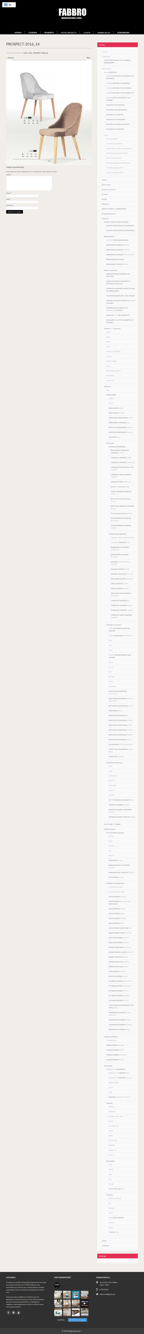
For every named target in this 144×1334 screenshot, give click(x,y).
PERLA (111, 1136)
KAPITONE (112, 785)
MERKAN (112, 1111)
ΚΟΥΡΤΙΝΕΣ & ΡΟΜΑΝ (112, 824)
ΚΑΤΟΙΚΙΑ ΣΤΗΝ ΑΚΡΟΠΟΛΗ (116, 110)
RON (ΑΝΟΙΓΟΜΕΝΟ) (116, 1218)
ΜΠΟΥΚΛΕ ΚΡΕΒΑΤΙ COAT (118, 976)
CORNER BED (111, 1040)
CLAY (110, 766)
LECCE (111, 1087)
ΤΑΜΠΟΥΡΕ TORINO (116, 757)
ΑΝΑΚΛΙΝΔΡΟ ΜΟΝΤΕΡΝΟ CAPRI (121, 418)
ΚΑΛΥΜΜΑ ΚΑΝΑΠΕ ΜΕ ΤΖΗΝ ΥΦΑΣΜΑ (120, 296)
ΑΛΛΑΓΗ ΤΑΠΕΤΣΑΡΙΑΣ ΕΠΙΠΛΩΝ (116, 222)
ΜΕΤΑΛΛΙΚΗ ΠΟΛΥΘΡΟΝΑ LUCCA (121, 706)
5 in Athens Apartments (114, 144)
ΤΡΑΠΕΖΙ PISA (114, 1232)
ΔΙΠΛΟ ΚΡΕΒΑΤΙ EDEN (117, 914)
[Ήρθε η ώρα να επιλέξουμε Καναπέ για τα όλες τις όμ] (58, 1312)
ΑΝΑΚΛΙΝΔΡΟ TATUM (116, 413)
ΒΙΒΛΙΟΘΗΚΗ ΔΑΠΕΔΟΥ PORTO (118, 250)
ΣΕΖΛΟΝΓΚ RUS (114, 437)
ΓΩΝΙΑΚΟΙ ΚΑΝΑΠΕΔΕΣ (117, 447)
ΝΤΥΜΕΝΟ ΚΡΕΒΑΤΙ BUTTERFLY (120, 981)
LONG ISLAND (111, 361)
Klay (107, 390)
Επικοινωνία (123, 33)
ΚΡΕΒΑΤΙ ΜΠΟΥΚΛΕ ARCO (118, 957)
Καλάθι (104, 199)
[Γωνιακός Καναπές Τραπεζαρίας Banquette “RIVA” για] (85, 1303)
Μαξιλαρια (105, 204)
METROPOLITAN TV (113, 371)
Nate (110, 851)
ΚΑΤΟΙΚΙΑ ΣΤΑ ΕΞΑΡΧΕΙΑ (115, 105)
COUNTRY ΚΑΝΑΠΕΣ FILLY (120, 542)
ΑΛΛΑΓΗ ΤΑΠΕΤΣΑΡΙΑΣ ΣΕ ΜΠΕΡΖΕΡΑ (120, 230)
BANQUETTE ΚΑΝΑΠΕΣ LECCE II (120, 1078)
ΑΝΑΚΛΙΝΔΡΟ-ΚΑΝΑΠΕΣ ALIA (119, 423)
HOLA (111, 662)
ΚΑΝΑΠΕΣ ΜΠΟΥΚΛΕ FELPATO (122, 574)
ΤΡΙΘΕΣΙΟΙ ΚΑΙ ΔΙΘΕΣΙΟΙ (117, 534)
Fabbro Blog (104, 33)
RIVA (110, 1092)
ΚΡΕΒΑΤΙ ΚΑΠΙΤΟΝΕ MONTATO (120, 947)
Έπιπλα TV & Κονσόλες (112, 328)
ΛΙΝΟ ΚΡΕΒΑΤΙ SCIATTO (117, 971)
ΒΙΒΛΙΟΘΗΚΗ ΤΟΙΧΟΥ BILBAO (117, 264)
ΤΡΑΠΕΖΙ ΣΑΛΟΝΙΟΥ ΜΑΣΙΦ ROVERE (122, 817)
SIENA (111, 1169)
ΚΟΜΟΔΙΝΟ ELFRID (116, 860)
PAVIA (111, 403)
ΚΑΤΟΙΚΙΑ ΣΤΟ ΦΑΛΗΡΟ (115, 129)
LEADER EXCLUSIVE (116, 887)
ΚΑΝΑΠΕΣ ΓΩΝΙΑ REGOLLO (121, 482)
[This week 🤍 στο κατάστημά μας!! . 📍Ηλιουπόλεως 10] (85, 1295)
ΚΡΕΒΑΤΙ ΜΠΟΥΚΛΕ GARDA (119, 962)
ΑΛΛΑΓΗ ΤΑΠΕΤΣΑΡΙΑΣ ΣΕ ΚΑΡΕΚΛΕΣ (120, 226)
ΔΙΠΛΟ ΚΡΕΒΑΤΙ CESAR (117, 909)
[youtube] (18, 1312)
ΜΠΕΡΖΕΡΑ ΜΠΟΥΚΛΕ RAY (118, 715)
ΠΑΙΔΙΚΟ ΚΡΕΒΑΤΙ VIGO (115, 1060)
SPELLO (111, 855)
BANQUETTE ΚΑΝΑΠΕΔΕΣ (115, 1069)
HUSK (111, 841)
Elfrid (108, 342)
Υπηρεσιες (105, 1245)
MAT (110, 672)
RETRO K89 (113, 1140)
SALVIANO (112, 686)
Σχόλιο (8, 175)
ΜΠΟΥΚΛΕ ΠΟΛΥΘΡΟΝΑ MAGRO (121, 730)
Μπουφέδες (110, 1161)
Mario (108, 366)
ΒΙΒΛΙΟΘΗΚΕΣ (109, 236)
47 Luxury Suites (112, 139)
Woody (111, 1184)
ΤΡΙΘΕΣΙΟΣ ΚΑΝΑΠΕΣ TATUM (122, 610)
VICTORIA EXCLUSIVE (117, 892)
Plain (110, 1165)
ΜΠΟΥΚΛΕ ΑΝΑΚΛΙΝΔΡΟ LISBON (121, 427)
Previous (10, 58)
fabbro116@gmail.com (107, 1294)
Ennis (108, 347)
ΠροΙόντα (49, 33)
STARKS (111, 795)
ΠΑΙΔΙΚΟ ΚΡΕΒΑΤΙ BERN (115, 1050)
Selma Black (110, 376)
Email (8, 199)
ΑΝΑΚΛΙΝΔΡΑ (111, 395)
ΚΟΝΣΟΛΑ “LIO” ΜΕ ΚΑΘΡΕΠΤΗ (118, 315)
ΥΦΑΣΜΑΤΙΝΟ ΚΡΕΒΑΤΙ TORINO (120, 1025)
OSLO (111, 1213)
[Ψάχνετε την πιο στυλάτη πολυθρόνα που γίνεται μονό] (67, 1303)
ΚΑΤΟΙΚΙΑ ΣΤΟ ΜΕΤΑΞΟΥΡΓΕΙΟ (117, 124)
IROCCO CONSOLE (113, 351)
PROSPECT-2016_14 (41, 53)
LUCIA (111, 667)
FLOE (110, 650)
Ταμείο (104, 1241)
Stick (110, 1174)
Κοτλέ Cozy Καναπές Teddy (120, 487)
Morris (111, 1121)
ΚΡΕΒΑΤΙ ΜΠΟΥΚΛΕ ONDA (118, 967)
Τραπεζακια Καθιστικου (114, 763)
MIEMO (111, 677)
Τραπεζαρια (108, 1066)
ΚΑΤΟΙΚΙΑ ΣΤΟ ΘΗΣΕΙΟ (114, 115)
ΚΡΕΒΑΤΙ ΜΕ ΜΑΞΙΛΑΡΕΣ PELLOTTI (121, 952)
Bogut (108, 337)
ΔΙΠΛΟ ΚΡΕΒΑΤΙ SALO (116, 923)
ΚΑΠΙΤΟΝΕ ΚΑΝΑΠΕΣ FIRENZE (122, 579)
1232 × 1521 (27, 53)
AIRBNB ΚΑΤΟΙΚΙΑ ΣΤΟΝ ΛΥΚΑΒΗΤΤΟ (120, 93)
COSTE (111, 836)
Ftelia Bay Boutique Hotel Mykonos (118, 163)
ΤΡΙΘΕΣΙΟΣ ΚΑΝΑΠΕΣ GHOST (122, 605)
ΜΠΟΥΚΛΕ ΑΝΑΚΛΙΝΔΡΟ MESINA (121, 432)
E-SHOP (87, 33)
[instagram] (13, 1312)
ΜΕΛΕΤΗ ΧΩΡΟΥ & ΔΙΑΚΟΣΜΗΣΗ (114, 209)
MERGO (111, 846)
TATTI (111, 1155)
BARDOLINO (113, 1083)
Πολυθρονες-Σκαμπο (113, 625)
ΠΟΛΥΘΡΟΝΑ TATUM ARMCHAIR (121, 744)
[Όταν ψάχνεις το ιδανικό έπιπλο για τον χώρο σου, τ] (67, 1295)
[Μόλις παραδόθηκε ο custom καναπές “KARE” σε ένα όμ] (58, 1303)
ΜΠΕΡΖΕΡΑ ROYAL (115, 711)
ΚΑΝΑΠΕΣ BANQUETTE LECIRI (120, 1097)
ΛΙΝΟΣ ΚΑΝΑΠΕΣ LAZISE (120, 588)
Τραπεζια (109, 1195)
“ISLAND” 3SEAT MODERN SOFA (122, 538)
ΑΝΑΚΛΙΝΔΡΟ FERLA (116, 408)
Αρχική (18, 33)
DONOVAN (113, 776)
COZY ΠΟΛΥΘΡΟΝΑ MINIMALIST (121, 636)
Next (89, 58)
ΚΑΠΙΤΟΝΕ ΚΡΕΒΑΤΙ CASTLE (119, 938)
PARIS (111, 1131)
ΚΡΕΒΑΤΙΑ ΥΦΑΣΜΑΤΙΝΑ (115, 883)
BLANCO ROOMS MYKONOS (116, 153)
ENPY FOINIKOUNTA (114, 158)
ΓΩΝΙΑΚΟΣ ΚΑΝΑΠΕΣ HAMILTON (123, 462)
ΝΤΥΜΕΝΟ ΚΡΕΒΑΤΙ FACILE (119, 991)
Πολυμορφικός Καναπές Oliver (121, 513)
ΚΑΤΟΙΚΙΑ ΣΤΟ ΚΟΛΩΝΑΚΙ (115, 119)
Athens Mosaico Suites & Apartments (119, 148)
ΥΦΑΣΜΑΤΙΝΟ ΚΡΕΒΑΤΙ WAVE (119, 1029)
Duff (110, 640)
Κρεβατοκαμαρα (109, 829)
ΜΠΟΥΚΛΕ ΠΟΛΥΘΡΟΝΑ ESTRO (120, 725)
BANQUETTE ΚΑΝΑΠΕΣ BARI (119, 1073)
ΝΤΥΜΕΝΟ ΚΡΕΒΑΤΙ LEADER (119, 996)
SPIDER (111, 1222)
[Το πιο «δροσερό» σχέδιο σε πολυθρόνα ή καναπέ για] (76, 1295)
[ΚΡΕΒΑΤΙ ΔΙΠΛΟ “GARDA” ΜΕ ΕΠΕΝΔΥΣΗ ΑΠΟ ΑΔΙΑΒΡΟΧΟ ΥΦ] (76, 1303)
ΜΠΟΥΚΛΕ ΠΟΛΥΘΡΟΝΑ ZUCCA (120, 740)
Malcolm (111, 1107)
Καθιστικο (107, 386)
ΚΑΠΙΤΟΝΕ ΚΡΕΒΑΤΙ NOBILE (119, 942)
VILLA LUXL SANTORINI (114, 172)
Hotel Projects (68, 33)
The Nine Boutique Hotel (114, 168)
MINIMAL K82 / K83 (116, 1116)
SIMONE (112, 1145)
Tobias (111, 1227)
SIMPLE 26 (112, 1150)
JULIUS (108, 356)
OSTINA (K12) (114, 1126)
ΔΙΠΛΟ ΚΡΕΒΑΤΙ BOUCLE (118, 897)
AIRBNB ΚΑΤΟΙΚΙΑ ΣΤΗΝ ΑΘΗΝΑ (118, 83)
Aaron (108, 332)
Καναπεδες (110, 443)
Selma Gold (110, 380)
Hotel (106, 135)
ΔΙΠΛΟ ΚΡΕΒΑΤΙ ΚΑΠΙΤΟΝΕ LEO (120, 928)
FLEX (110, 645)
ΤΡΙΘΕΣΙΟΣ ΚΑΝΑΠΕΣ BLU (120, 601)
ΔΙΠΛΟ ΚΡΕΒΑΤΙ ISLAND (117, 918)
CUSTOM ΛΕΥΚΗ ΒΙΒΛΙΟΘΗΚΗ (117, 240)
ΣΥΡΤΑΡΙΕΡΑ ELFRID (116, 877)
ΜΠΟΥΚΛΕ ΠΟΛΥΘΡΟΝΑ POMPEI (121, 735)
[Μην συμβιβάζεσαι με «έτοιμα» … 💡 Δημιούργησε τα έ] (76, 1312)
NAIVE (111, 682)
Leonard (111, 1208)
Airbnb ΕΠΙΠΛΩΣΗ (110, 72)
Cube (110, 771)
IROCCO (112, 781)
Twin (110, 1179)
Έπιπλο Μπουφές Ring (116, 1189)
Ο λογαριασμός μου (109, 214)
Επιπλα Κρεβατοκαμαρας (115, 833)
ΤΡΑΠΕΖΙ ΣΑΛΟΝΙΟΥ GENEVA (119, 805)
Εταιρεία (33, 33)
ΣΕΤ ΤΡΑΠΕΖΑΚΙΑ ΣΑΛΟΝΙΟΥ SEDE (121, 800)
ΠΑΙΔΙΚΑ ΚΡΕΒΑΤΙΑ (111, 1037)
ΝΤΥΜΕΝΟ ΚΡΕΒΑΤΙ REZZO (119, 1000)
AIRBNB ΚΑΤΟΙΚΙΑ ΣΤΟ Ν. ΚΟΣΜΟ (118, 88)
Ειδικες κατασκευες (110, 270)
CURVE (111, 398)
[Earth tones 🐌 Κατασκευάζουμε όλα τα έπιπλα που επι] (67, 1312)
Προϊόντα (105, 218)
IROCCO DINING (115, 1198)
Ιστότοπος (9, 205)
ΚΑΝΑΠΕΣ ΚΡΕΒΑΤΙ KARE (120, 569)
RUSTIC (111, 790)
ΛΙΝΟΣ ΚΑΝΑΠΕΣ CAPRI (119, 584)
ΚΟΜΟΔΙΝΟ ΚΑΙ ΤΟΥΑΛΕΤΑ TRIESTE (122, 872)
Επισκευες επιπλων (109, 189)
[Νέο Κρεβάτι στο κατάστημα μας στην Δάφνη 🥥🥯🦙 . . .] (58, 1295)
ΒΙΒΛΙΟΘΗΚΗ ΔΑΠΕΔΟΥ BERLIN (117, 245)
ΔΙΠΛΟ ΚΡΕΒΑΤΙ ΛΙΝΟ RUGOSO (120, 933)
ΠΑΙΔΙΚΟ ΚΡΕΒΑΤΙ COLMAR (116, 1055)
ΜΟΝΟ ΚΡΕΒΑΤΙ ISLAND (115, 1045)
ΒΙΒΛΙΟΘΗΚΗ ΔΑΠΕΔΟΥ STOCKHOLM (120, 255)
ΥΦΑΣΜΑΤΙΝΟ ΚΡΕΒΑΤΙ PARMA (120, 1020)
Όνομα (8, 193)
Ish (110, 1203)
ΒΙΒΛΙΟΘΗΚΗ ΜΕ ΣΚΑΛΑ (115, 259)
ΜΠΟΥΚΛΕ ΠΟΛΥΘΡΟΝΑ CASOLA (121, 720)
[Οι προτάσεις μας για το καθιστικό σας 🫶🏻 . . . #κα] (85, 1312)
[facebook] (8, 1312)
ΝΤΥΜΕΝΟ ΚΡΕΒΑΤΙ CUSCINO (120, 986)
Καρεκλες (109, 1103)
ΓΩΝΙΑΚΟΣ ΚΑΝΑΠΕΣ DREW (121, 458)
